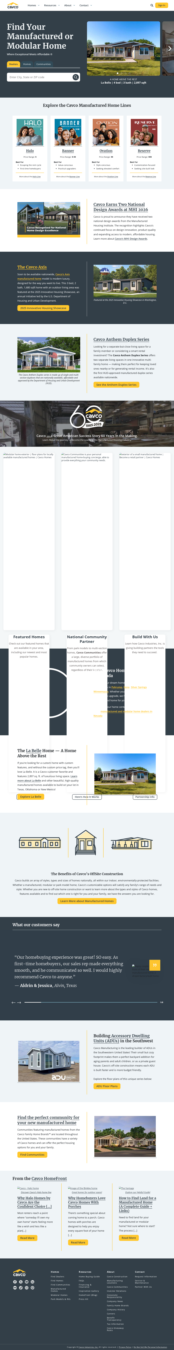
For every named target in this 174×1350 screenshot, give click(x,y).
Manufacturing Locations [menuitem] (115, 1281)
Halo (30, 151)
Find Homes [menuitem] (57, 1280)
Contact (84, 5)
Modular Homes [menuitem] (59, 1295)
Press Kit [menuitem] (83, 1299)
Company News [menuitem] (115, 1301)
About (67, 5)
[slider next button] (19, 1002)
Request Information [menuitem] (146, 1276)
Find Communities (32, 1154)
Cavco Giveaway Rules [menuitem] (115, 1329)
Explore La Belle (30, 796)
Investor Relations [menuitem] (116, 1291)
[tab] (13, 64)
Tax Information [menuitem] (115, 1324)
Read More (27, 1238)
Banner (68, 151)
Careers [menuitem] (111, 1313)
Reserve (144, 151)
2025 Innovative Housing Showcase (43, 308)
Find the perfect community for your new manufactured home (48, 1120)
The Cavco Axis (32, 267)
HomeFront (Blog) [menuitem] (88, 1295)
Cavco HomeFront (49, 1178)
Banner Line (74, 176)
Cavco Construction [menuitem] (117, 1276)
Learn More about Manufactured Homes (87, 901)
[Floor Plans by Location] (29, 541)
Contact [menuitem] (140, 1271)
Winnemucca (101, 691)
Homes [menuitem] (55, 1271)
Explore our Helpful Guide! (137, 1192)
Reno (127, 687)
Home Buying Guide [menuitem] (89, 1276)
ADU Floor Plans (107, 1086)
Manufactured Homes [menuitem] (58, 1289)
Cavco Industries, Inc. (88, 1347)
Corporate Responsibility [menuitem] (114, 1296)
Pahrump (116, 687)
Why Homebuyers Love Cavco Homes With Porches (86, 1202)
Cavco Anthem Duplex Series (121, 339)
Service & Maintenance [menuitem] (142, 1281)
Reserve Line (150, 176)
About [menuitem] (110, 1271)
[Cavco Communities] (87, 541)
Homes (32, 5)
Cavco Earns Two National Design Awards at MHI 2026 (121, 207)
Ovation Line (112, 176)
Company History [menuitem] (116, 1309)
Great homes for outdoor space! (87, 1192)
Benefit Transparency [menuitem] (114, 1318)
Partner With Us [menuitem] (143, 1287)
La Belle (33, 750)
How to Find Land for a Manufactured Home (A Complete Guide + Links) (137, 1204)
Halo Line (36, 176)
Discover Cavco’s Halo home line (36, 1192)
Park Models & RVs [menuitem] (61, 1299)
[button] (39, 5)
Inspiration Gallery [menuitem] (89, 1291)
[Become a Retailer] (145, 541)
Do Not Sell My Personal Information (150, 1347)
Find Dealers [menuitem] (57, 1276)
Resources (50, 5)
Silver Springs (139, 687)
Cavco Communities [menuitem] (117, 1287)
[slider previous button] (13, 1002)
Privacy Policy (125, 1347)
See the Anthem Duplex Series (116, 385)
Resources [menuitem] (85, 1271)
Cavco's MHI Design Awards (131, 238)
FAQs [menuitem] (81, 1280)
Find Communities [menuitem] (60, 1284)
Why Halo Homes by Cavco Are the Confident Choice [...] (34, 1202)
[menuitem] (32, 5)
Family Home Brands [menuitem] (118, 1305)
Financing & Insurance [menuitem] (85, 1285)
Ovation (106, 151)
